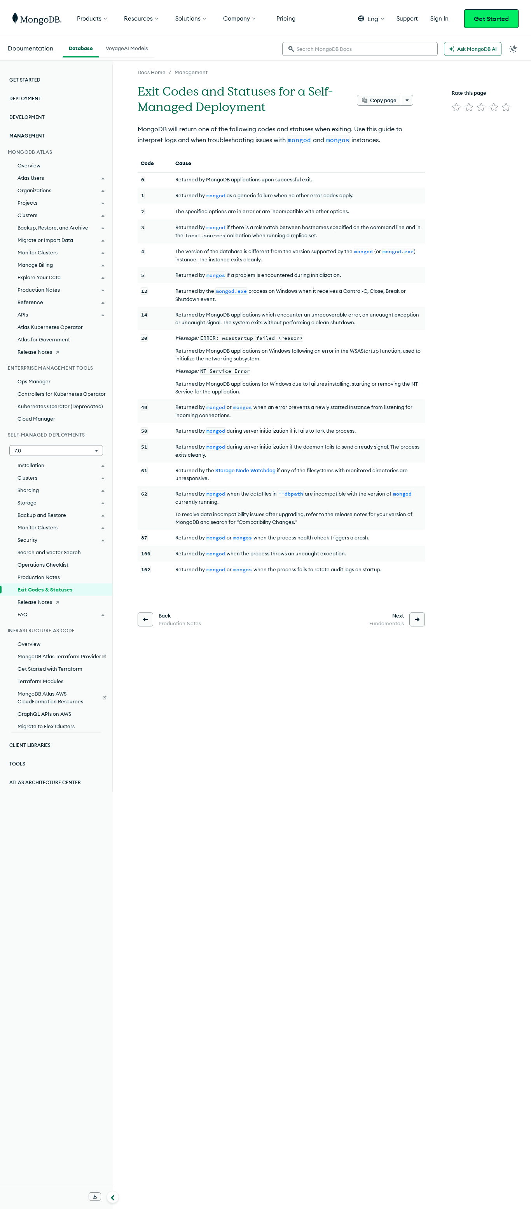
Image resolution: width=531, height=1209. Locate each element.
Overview (28, 165)
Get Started (491, 19)
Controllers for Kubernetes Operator (61, 394)
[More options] (407, 100)
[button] (371, 18)
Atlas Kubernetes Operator (50, 327)
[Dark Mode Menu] (513, 48)
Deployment (25, 98)
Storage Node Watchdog (245, 470)
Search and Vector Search (49, 552)
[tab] (81, 47)
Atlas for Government (43, 339)
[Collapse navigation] (113, 1197)
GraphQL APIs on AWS (44, 714)
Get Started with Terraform (49, 669)
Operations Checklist (42, 565)
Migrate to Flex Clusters (46, 726)
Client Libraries (30, 745)
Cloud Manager (36, 419)
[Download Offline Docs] (95, 1196)
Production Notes (38, 577)
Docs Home (152, 72)
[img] (456, 107)
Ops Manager (34, 381)
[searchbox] (360, 49)
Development (27, 117)
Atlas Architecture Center (45, 782)
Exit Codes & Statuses (45, 589)
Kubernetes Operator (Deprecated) (60, 406)
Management (191, 72)
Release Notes (34, 352)
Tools (17, 764)
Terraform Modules (40, 681)
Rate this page (469, 93)
